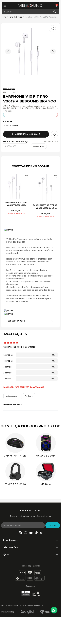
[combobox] (30, 11)
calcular (38, 146)
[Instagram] (20, 532)
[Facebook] (41, 533)
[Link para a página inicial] (3, 17)
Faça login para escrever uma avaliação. (24, 387)
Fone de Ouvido (15, 17)
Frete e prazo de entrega (16, 141)
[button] (30, 540)
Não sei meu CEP (51, 141)
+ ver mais (7, 111)
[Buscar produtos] (55, 11)
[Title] (31, 532)
